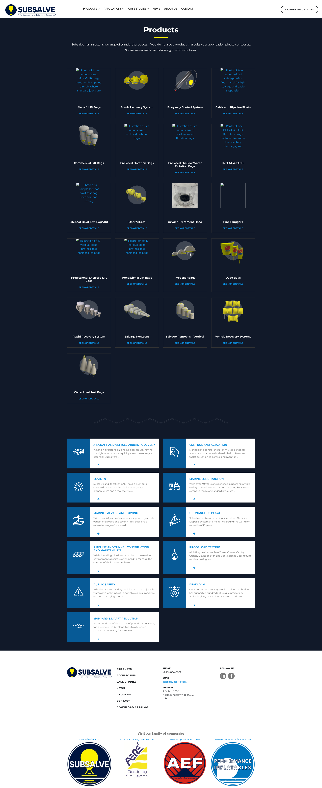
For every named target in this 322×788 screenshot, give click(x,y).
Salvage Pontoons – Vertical (185, 336)
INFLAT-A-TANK (233, 163)
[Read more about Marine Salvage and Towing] (124, 533)
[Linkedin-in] (223, 676)
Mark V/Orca (137, 222)
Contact (187, 8)
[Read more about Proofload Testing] (220, 567)
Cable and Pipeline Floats (233, 107)
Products (90, 8)
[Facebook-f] (231, 676)
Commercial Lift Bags (89, 163)
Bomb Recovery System (137, 107)
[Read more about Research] (220, 605)
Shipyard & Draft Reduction (115, 618)
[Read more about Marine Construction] (220, 499)
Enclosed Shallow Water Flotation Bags (185, 164)
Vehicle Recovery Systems (233, 336)
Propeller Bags (185, 277)
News (156, 8)
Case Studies (137, 8)
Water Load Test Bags (89, 392)
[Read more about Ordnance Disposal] (220, 533)
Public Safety (104, 584)
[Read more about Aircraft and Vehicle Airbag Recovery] (124, 465)
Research (197, 584)
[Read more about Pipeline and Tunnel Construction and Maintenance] (124, 571)
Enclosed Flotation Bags (137, 163)
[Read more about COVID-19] (124, 499)
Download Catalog (132, 707)
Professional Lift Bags (137, 277)
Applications (113, 8)
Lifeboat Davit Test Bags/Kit (89, 222)
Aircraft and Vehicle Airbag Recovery (124, 444)
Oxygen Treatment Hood (185, 222)
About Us (170, 8)
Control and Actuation (208, 444)
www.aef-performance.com (185, 739)
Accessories (126, 675)
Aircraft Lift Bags (89, 107)
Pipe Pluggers (233, 222)
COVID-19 (99, 479)
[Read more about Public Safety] (124, 605)
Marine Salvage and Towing (115, 513)
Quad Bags (233, 277)
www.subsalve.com (89, 739)
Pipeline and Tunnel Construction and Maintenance (121, 549)
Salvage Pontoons (137, 336)
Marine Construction (206, 479)
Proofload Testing (204, 547)
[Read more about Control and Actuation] (220, 465)
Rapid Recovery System (89, 336)
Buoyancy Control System (185, 107)
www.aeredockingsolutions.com (137, 739)
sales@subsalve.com (175, 681)
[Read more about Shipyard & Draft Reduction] (124, 639)
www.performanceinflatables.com (233, 739)
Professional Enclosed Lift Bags (89, 279)
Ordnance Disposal (205, 513)
